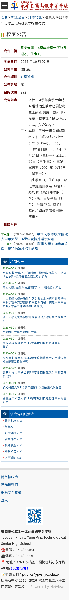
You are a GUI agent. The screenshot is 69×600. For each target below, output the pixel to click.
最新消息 (14, 420)
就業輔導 (14, 439)
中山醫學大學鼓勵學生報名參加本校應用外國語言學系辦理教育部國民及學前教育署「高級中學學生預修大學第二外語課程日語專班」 (34, 302)
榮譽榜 (12, 427)
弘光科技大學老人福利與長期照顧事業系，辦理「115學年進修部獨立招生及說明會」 (34, 275)
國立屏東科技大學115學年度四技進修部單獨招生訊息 (34, 400)
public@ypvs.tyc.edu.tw (41, 574)
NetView (57, 586)
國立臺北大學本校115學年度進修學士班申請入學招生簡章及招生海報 (34, 359)
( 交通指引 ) (19, 567)
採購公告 (13, 451)
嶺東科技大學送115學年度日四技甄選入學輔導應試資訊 (34, 374)
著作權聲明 (9, 484)
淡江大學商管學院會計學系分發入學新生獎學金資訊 (34, 319)
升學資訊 (14, 433)
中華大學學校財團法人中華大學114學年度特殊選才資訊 (34, 236)
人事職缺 (13, 457)
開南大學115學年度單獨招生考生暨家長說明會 (32, 287)
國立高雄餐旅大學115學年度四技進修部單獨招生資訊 (34, 345)
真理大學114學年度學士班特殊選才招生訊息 (34, 246)
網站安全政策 (11, 492)
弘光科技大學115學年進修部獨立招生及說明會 (32, 387)
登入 (4, 499)
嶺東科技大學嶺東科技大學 (20, 332)
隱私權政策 (9, 476)
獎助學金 (13, 445)
